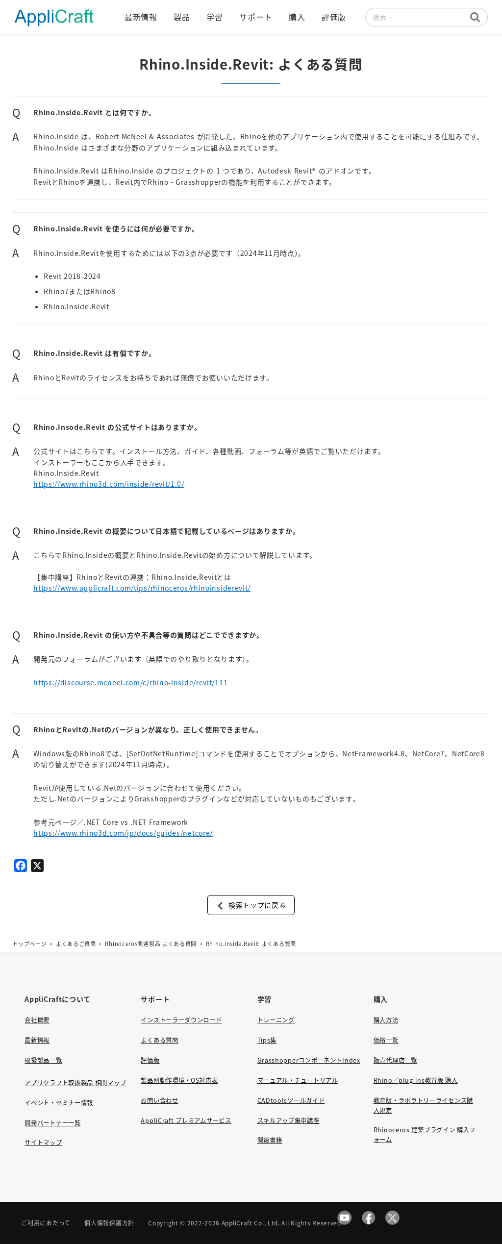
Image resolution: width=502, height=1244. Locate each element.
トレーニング (276, 1020)
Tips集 (267, 1040)
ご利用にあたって (46, 1223)
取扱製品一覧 (43, 1060)
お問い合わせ (159, 1100)
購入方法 (386, 1020)
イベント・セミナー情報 (59, 1102)
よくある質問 (159, 1040)
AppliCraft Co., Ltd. (251, 1223)
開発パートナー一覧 (52, 1123)
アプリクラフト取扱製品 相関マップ (75, 1082)
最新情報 (37, 1040)
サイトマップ (43, 1142)
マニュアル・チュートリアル (297, 1080)
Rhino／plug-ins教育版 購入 (416, 1080)
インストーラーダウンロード (181, 1020)
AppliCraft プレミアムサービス (186, 1120)
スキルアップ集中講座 (288, 1120)
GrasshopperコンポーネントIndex (308, 1060)
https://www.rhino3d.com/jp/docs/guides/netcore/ (123, 833)
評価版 (150, 1060)
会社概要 (37, 1020)
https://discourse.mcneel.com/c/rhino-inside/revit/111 (130, 682)
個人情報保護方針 (109, 1223)
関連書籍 (269, 1140)
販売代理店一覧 (395, 1060)
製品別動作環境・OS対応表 (179, 1080)
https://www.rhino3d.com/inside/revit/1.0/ (108, 484)
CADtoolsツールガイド (291, 1100)
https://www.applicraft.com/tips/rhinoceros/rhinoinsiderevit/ (142, 588)
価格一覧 (386, 1040)
